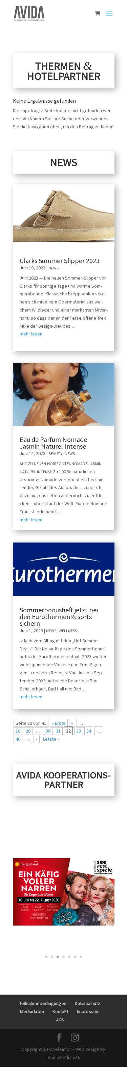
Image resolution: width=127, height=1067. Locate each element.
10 (18, 731)
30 (48, 731)
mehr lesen (31, 334)
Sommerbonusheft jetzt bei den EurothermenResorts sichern (59, 616)
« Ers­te (59, 723)
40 (18, 739)
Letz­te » (51, 739)
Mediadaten (32, 1011)
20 (28, 731)
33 (78, 731)
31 (58, 731)
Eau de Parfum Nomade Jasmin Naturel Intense (53, 442)
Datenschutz (87, 1003)
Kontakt (60, 1011)
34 (88, 731)
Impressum (88, 1011)
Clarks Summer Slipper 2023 (60, 260)
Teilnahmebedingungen (42, 1003)
